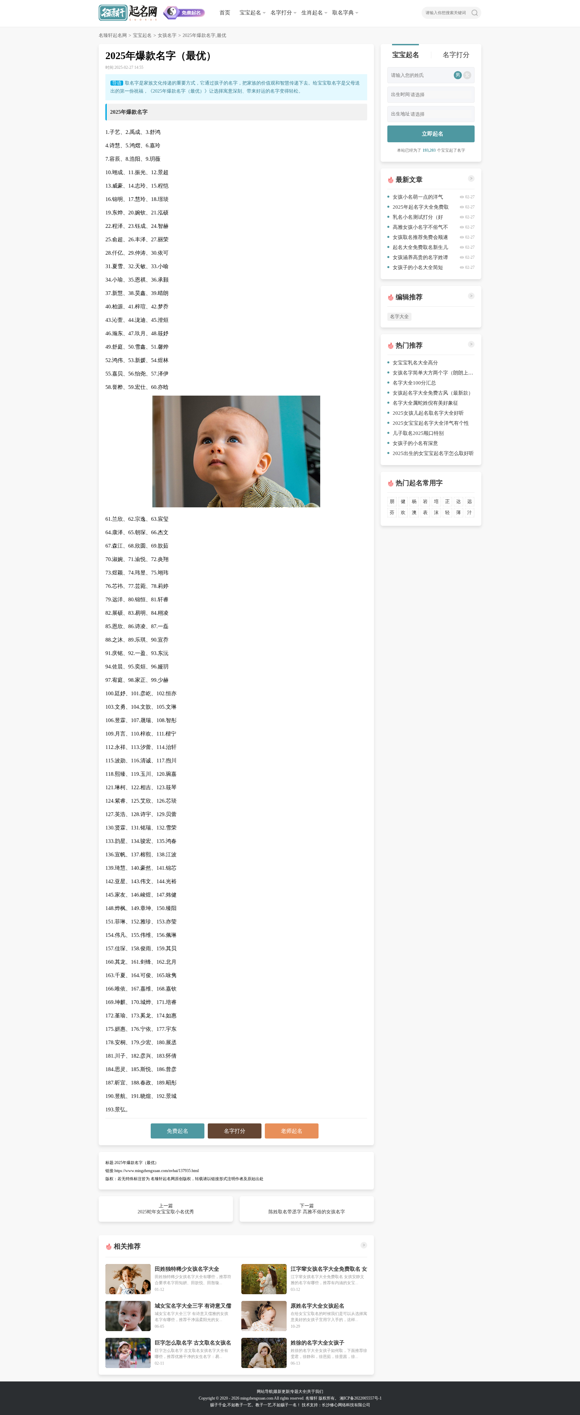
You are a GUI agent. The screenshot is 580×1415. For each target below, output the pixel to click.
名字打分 (281, 12)
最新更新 (282, 1391)
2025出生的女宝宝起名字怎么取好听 (433, 453)
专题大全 (298, 1391)
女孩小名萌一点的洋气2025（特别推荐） (415, 198)
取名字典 (343, 12)
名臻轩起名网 (113, 35)
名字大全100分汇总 (414, 383)
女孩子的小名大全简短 (418, 267)
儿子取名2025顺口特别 (418, 433)
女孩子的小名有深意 (415, 443)
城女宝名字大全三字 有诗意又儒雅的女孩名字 (193, 1306)
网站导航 (265, 1391)
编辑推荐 (409, 297)
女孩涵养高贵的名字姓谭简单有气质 (417, 258)
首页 (225, 12)
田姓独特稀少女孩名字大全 (187, 1269)
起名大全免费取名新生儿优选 (417, 248)
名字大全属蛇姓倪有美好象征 (425, 403)
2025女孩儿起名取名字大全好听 (428, 413)
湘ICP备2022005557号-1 (361, 1398)
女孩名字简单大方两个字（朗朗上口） (434, 372)
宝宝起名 (250, 12)
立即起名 (432, 134)
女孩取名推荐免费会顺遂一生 (417, 238)
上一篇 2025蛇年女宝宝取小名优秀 (166, 1208)
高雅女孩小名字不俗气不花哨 (417, 228)
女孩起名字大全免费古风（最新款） (433, 393)
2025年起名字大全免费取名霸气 (418, 208)
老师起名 (291, 1131)
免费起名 (177, 1131)
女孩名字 (167, 35)
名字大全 (399, 316)
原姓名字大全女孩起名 (317, 1306)
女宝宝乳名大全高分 (415, 362)
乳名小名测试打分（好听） (415, 218)
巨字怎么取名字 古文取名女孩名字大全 (193, 1343)
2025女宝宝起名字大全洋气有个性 (431, 423)
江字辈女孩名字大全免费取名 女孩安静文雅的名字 (329, 1269)
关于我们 (315, 1391)
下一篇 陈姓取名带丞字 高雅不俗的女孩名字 (307, 1208)
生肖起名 (312, 12)
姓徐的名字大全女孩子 (317, 1343)
